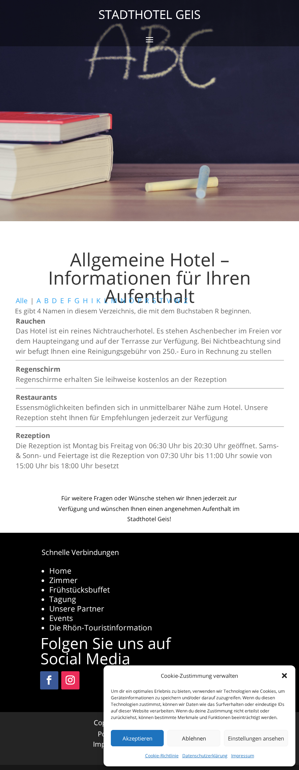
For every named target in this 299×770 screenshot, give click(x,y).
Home (60, 571)
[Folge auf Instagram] (70, 680)
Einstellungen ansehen (256, 738)
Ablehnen (194, 738)
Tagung (62, 599)
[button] (284, 675)
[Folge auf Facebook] (49, 680)
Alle (22, 300)
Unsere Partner (76, 608)
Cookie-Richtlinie (162, 756)
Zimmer (63, 580)
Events (61, 618)
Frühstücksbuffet (79, 590)
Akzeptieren (137, 738)
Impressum (242, 756)
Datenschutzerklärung (205, 756)
